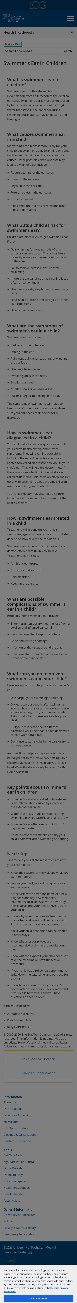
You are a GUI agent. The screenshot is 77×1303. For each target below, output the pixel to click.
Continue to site (38, 1298)
